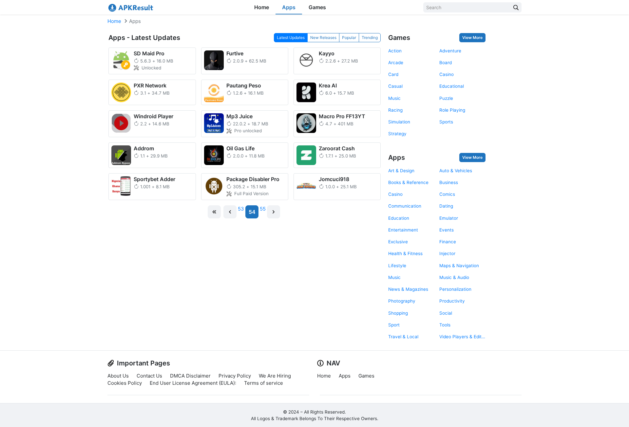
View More (472, 37)
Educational (451, 86)
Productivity (452, 301)
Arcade (395, 62)
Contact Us (149, 376)
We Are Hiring (275, 376)
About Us (118, 376)
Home (261, 7)
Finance (447, 241)
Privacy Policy (235, 376)
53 (241, 209)
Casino (446, 74)
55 (263, 209)
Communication (404, 206)
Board (445, 62)
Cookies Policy (124, 383)
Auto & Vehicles (455, 170)
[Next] (273, 211)
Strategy (397, 133)
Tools (444, 324)
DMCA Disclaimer (190, 376)
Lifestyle (397, 265)
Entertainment (403, 229)
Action (395, 50)
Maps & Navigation (459, 265)
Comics (447, 194)
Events (446, 229)
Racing (395, 110)
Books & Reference (408, 182)
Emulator (448, 218)
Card (393, 74)
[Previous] (230, 211)
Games (317, 7)
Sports (446, 121)
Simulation (399, 121)
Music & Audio (454, 277)
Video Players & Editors (462, 336)
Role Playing (452, 110)
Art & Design (401, 170)
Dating (446, 206)
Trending (370, 37)
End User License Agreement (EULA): (193, 383)
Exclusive (398, 241)
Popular (349, 37)
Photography (401, 301)
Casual (395, 86)
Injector (447, 253)
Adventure (450, 50)
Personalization (455, 289)
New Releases (323, 37)
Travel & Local (403, 336)
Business (448, 182)
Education (398, 218)
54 (252, 212)
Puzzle (446, 98)
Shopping (398, 313)
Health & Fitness (405, 253)
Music (394, 98)
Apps (288, 7)
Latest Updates (291, 37)
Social (445, 313)
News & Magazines (408, 289)
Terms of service (263, 383)
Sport (394, 324)
